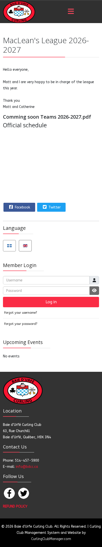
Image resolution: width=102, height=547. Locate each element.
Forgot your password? (20, 324)
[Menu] (71, 12)
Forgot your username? (20, 312)
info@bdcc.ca (27, 467)
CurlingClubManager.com (51, 539)
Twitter (54, 207)
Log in (51, 302)
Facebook (22, 207)
